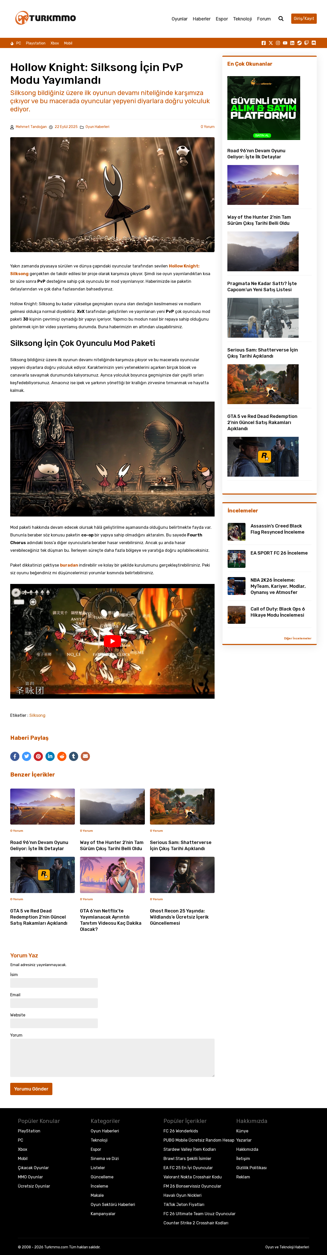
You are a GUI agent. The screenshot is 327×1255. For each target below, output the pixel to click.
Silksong (37, 715)
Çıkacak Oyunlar (33, 1167)
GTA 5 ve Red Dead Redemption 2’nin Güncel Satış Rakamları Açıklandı (38, 917)
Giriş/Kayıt (304, 18)
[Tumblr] (73, 756)
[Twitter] (26, 756)
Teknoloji (242, 19)
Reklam (243, 1177)
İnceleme (99, 1186)
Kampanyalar (103, 1213)
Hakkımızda (247, 1149)
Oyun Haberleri (97, 127)
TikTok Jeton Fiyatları (184, 1204)
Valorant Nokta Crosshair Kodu (193, 1177)
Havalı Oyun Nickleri (183, 1195)
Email (15, 995)
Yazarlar (244, 1140)
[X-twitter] (270, 43)
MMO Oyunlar (30, 1177)
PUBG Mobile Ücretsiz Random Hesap (199, 1140)
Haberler (202, 19)
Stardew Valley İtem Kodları (190, 1149)
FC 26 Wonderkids (181, 1131)
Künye (242, 1131)
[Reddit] (61, 756)
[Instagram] (278, 43)
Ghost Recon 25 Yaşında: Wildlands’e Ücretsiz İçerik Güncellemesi (179, 917)
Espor (222, 19)
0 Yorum (208, 127)
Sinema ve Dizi (105, 1158)
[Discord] (313, 43)
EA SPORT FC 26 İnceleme (279, 553)
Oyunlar (180, 19)
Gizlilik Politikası (251, 1167)
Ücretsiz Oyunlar (34, 1186)
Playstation (35, 43)
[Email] (85, 756)
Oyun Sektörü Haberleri (113, 1204)
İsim (14, 975)
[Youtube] (285, 43)
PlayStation (29, 1131)
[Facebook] (14, 756)
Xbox (55, 43)
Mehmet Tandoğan (31, 127)
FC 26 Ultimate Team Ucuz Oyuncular (200, 1213)
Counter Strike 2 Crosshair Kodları (196, 1223)
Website (17, 1015)
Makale (97, 1195)
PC (18, 43)
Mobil (68, 43)
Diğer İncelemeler (297, 638)
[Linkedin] (292, 43)
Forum (264, 19)
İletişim (243, 1158)
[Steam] (299, 43)
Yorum (16, 1035)
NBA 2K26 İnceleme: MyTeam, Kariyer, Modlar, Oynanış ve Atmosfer (278, 586)
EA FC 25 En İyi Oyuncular (188, 1167)
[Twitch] (306, 43)
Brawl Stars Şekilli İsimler (187, 1158)
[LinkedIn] (50, 756)
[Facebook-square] (263, 43)
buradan (69, 565)
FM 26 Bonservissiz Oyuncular (192, 1186)
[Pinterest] (38, 756)
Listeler (98, 1167)
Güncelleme (102, 1177)
